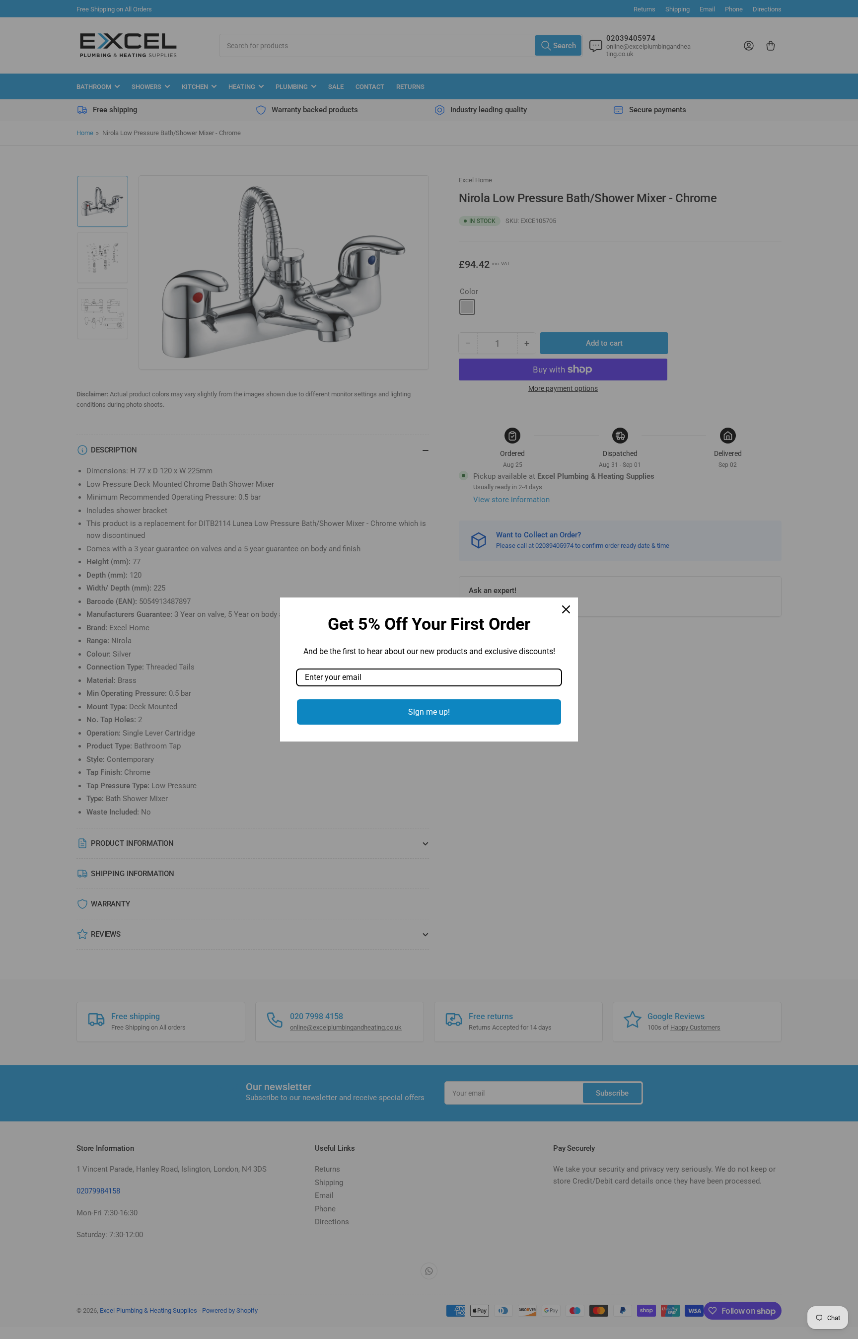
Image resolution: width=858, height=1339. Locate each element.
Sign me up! (429, 712)
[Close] (566, 609)
